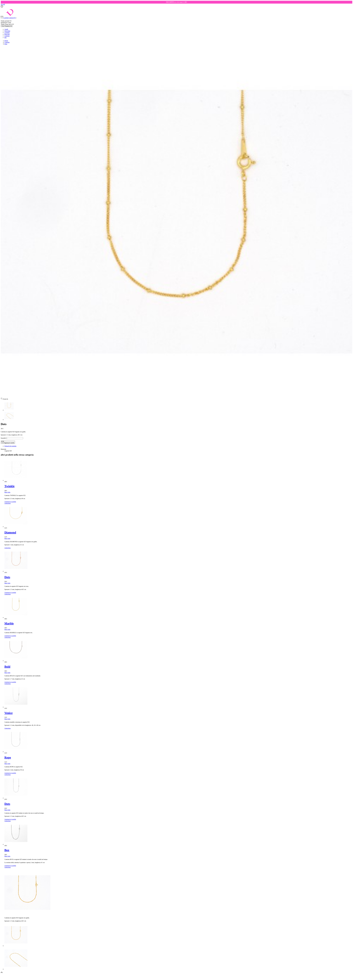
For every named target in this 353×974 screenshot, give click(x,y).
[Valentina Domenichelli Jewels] (9, 15)
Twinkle (9, 486)
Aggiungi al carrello (9, 443)
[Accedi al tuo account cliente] (2, 7)
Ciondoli (6, 32)
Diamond (10, 532)
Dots (7, 577)
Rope (7, 757)
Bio (5, 37)
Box (6, 850)
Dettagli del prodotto (10, 446)
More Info (7, 492)
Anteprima (7, 503)
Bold (7, 666)
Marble (9, 623)
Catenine (7, 36)
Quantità (3, 438)
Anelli (6, 29)
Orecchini (7, 31)
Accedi (3, 4)
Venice (8, 713)
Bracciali (7, 34)
